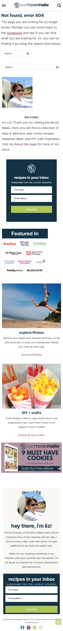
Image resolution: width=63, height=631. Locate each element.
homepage (14, 33)
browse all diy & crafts (31, 435)
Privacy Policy (47, 619)
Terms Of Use (35, 619)
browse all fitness (31, 354)
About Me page (25, 144)
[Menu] (4, 5)
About (25, 619)
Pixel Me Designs (31, 622)
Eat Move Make (31, 5)
